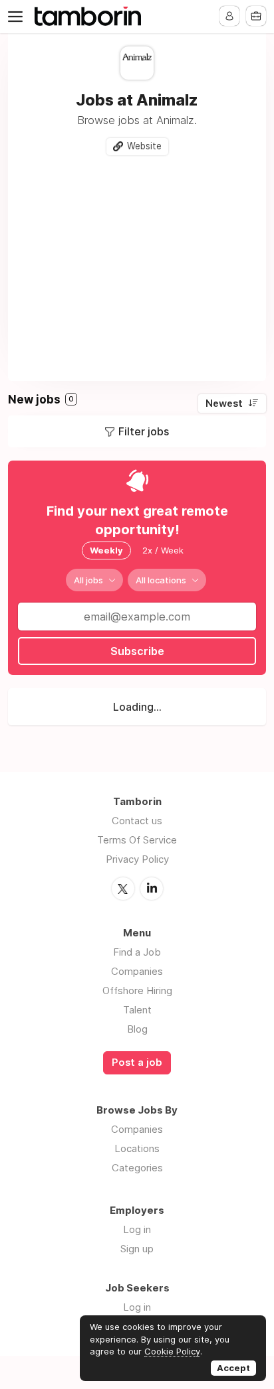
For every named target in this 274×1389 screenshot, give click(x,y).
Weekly (106, 550)
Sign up (137, 1248)
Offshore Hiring (137, 990)
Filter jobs (143, 431)
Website (144, 146)
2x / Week (163, 550)
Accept (233, 1367)
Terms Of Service (137, 840)
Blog (137, 1029)
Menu (18, 17)
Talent (137, 1009)
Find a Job (137, 952)
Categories (137, 1167)
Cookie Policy (172, 1351)
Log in (137, 1229)
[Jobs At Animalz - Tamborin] (88, 16)
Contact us (137, 820)
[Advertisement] (137, 268)
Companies (137, 971)
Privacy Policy (137, 859)
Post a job (137, 1062)
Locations (137, 1148)
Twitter (123, 888)
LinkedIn (151, 888)
